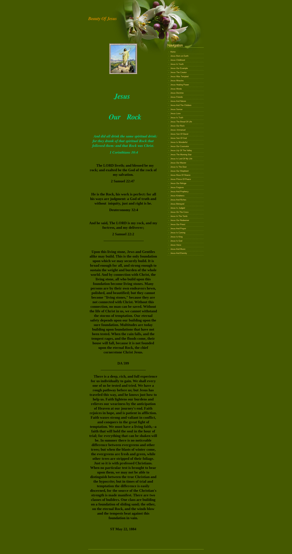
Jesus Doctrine (177, 93)
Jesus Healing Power (179, 85)
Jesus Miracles (177, 80)
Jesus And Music (178, 249)
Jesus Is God (176, 241)
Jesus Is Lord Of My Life (181, 159)
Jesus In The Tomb (178, 216)
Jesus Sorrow (176, 109)
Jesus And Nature (178, 101)
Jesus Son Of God (178, 138)
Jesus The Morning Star (180, 154)
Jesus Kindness (177, 196)
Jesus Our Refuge (178, 183)
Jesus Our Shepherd (179, 171)
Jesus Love (175, 113)
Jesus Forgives (177, 187)
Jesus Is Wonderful (178, 142)
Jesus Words (176, 89)
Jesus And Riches (178, 200)
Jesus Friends (176, 97)
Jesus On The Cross (179, 212)
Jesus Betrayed (177, 204)
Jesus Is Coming (177, 232)
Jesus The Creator (178, 72)
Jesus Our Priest (177, 224)
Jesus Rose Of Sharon (180, 175)
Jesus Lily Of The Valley (181, 150)
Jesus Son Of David (179, 134)
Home (173, 52)
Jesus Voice (175, 245)
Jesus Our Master (178, 163)
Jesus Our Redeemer (179, 220)
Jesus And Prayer (178, 228)
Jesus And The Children (180, 105)
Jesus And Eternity (178, 253)
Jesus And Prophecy (179, 191)
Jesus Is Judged (177, 208)
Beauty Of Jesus (102, 18)
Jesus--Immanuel (178, 130)
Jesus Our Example (179, 68)
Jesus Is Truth (176, 117)
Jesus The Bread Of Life (181, 122)
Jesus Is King (176, 237)
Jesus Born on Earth (179, 56)
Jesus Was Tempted (179, 76)
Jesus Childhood (177, 60)
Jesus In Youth (177, 64)
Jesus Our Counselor (179, 146)
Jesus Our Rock (177, 126)
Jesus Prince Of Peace (180, 179)
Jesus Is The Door (178, 167)
